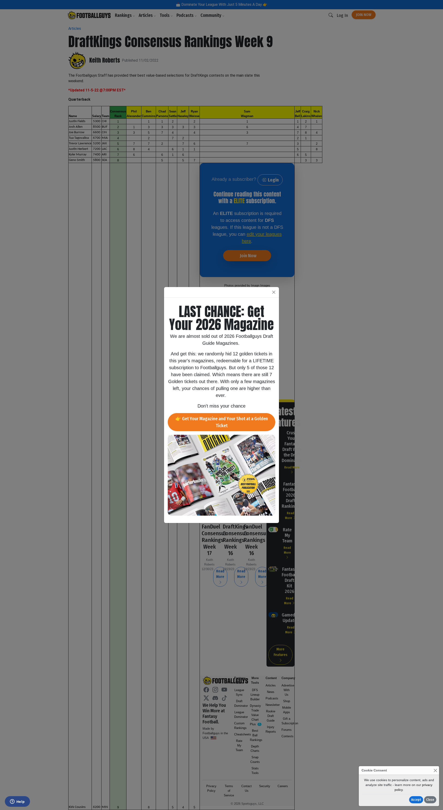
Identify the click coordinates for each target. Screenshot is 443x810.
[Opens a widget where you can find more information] (17, 802)
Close (430, 800)
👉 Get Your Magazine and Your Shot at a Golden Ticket (221, 422)
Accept (416, 800)
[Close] (435, 770)
